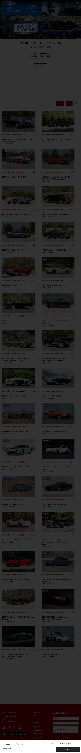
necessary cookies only (68, 743)
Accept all (68, 749)
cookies (8, 744)
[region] (40, 746)
